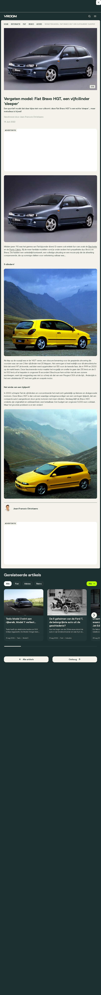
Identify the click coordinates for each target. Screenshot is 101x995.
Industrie (68, 638)
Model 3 (25, 638)
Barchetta (92, 246)
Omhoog (73, 659)
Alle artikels (28, 659)
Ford (61, 638)
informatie (15, 24)
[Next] (94, 615)
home (6, 24)
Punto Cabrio (15, 249)
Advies (27, 583)
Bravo (31, 24)
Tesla (18, 638)
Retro (39, 583)
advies (39, 24)
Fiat (24, 24)
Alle (7, 583)
